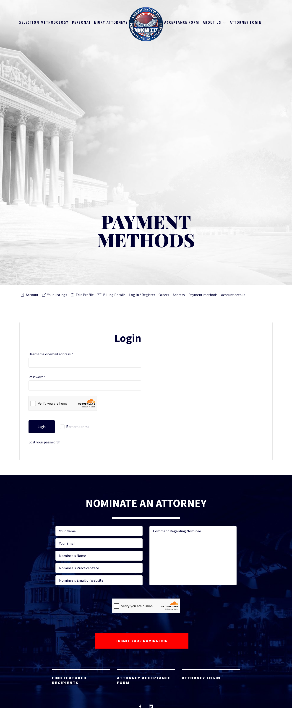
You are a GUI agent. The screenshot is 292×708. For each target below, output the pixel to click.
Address (179, 294)
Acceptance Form (181, 22)
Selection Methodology (43, 22)
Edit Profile (85, 294)
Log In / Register (142, 294)
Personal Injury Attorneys (100, 22)
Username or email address (51, 354)
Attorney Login (246, 22)
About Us (212, 22)
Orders (164, 294)
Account (32, 294)
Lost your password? (44, 442)
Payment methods (202, 294)
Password (37, 377)
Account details (233, 294)
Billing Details (114, 294)
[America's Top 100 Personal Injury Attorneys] (146, 24)
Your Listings (57, 294)
